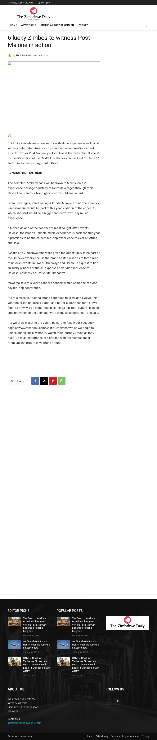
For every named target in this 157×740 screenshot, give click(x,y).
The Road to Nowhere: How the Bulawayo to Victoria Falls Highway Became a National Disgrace (35, 624)
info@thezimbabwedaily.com (24, 723)
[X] (44, 381)
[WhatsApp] (61, 381)
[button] (144, 25)
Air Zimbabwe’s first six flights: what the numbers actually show (36, 644)
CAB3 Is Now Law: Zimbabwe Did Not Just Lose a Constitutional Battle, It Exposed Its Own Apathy (36, 664)
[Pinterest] (53, 381)
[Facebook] (35, 381)
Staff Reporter (24, 55)
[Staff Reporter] (10, 55)
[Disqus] (54, 438)
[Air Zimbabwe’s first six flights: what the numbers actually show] (14, 644)
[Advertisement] (104, 13)
